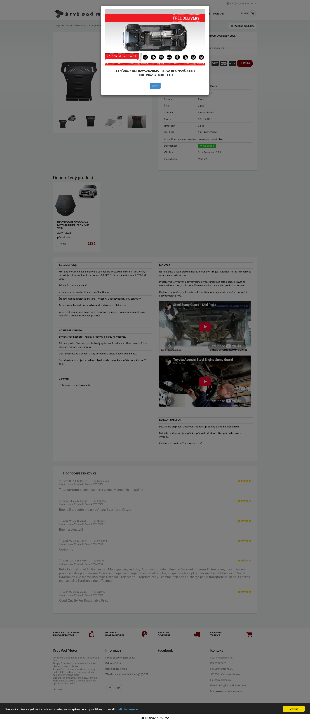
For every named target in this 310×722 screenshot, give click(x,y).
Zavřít (155, 85)
